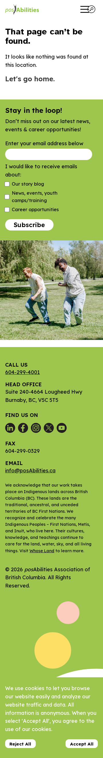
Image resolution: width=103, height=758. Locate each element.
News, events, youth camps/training (35, 196)
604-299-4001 (22, 372)
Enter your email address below (44, 143)
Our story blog (28, 184)
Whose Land (41, 550)
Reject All (20, 744)
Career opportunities (35, 209)
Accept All (82, 744)
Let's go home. (30, 78)
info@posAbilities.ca (30, 470)
